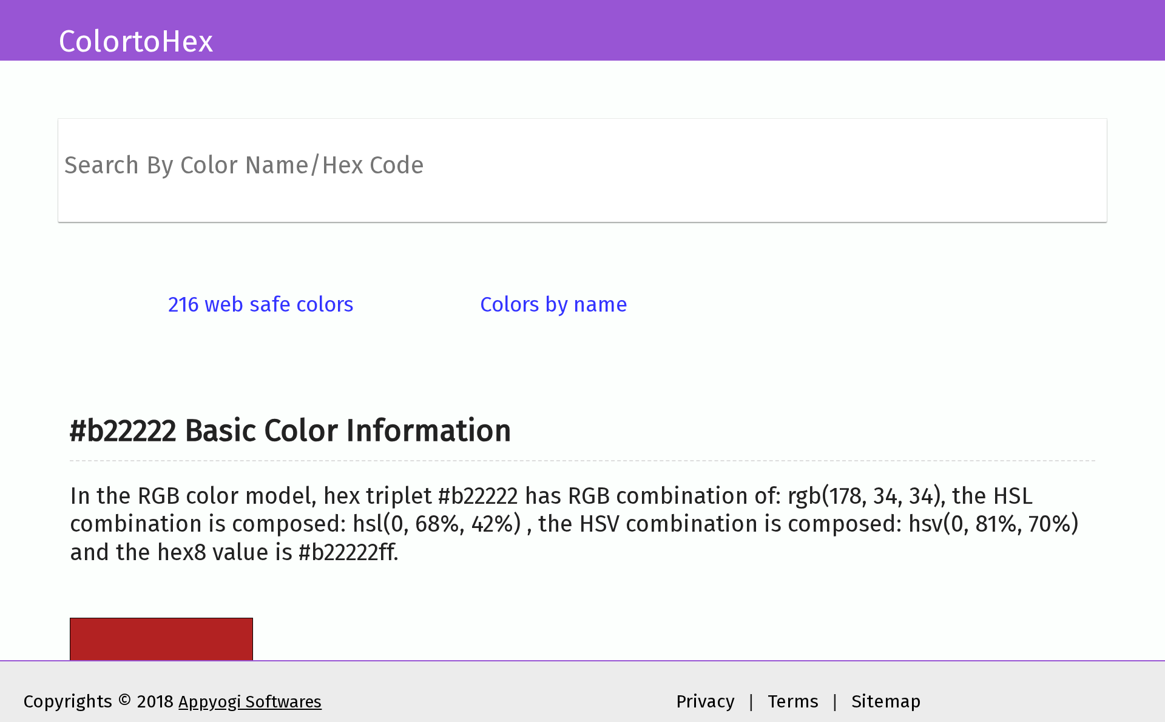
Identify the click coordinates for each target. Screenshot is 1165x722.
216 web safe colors (261, 304)
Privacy (705, 701)
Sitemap (886, 701)
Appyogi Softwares (250, 702)
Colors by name (553, 304)
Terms (793, 701)
